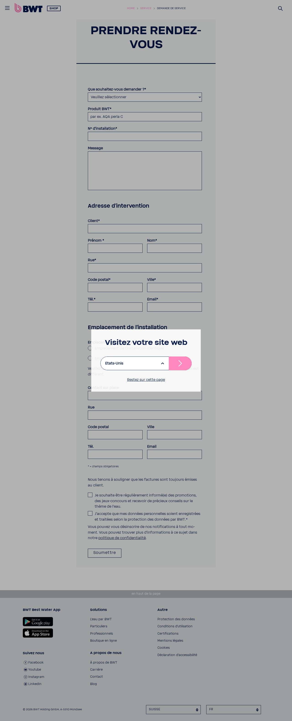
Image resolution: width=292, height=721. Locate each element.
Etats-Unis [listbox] (114, 363)
